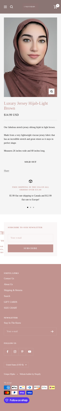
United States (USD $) (15, 365)
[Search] (11, 6)
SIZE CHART (10, 308)
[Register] (52, 331)
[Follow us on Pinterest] (22, 351)
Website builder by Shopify (30, 374)
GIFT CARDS (10, 302)
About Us (8, 284)
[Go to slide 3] (33, 207)
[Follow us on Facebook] (7, 351)
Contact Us (9, 278)
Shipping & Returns (13, 290)
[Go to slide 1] (27, 207)
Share (6, 170)
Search (7, 296)
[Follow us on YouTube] (29, 351)
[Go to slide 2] (30, 207)
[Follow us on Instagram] (15, 351)
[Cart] (55, 6)
